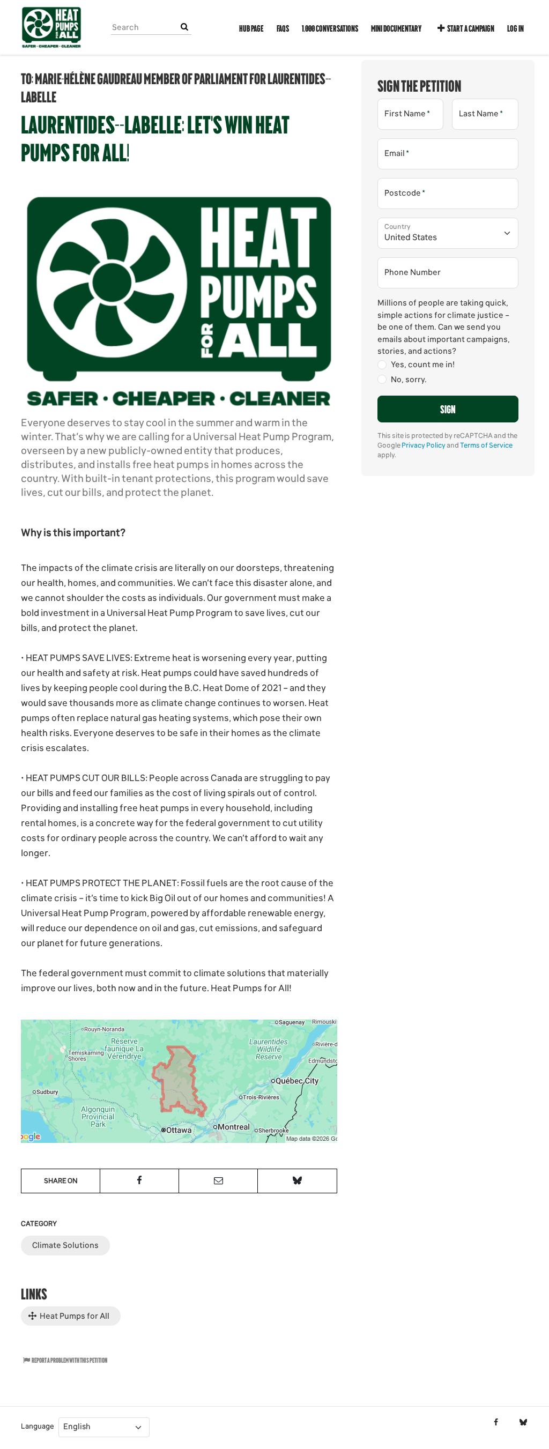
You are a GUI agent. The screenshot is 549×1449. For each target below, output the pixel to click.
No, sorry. (409, 379)
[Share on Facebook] (139, 1181)
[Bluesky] (523, 1422)
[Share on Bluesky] (297, 1181)
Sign (448, 408)
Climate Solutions (65, 1245)
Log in (515, 28)
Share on (61, 1181)
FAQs (283, 28)
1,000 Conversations (330, 28)
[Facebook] (496, 1422)
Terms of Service (486, 445)
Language (37, 1426)
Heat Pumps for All (73, 1316)
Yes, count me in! (423, 364)
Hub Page (251, 28)
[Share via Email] (218, 1181)
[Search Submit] (184, 27)
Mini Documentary (396, 28)
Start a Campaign (470, 28)
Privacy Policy (424, 445)
